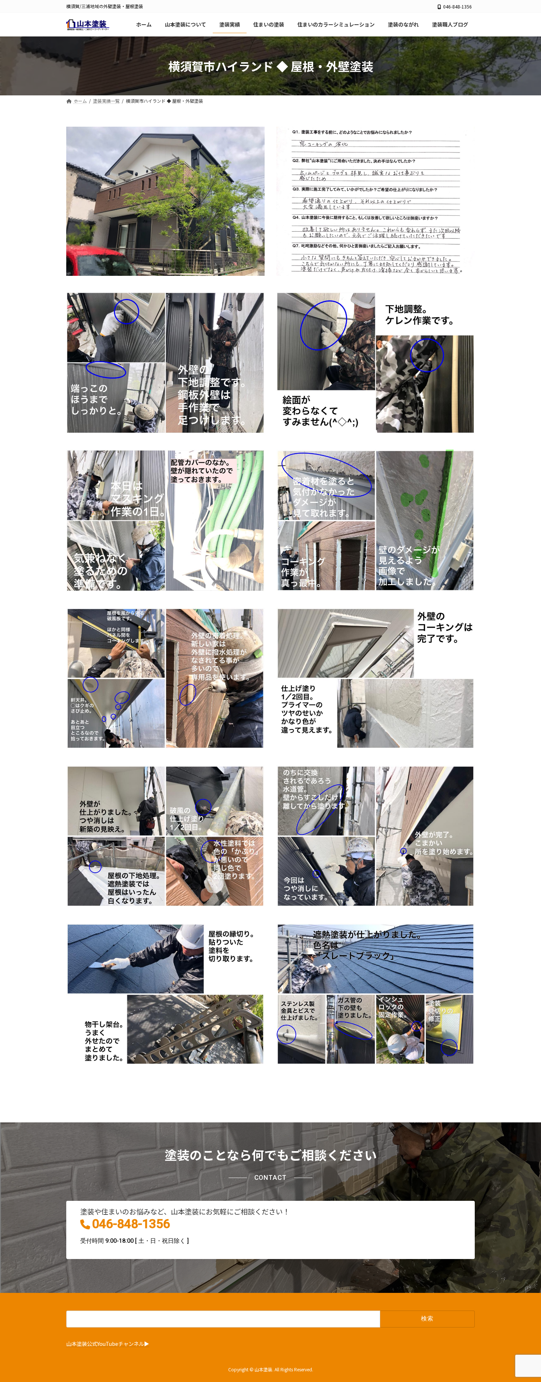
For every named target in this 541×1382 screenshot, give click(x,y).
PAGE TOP (523, 1333)
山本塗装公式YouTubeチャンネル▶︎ (107, 1343)
